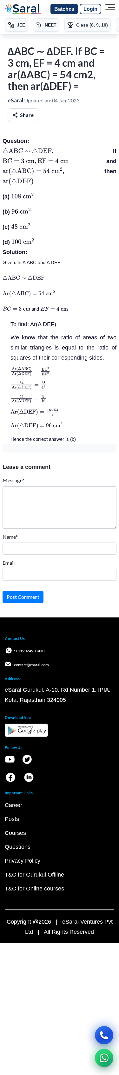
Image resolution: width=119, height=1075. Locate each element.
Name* (10, 537)
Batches (64, 9)
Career (13, 805)
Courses (15, 833)
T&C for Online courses (34, 888)
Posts (12, 819)
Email (9, 563)
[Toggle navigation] (110, 9)
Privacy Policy (22, 861)
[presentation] (27, 151)
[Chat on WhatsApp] (104, 1058)
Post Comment (23, 597)
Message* (13, 480)
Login (90, 9)
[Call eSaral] (104, 1035)
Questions (17, 847)
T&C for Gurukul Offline (34, 875)
